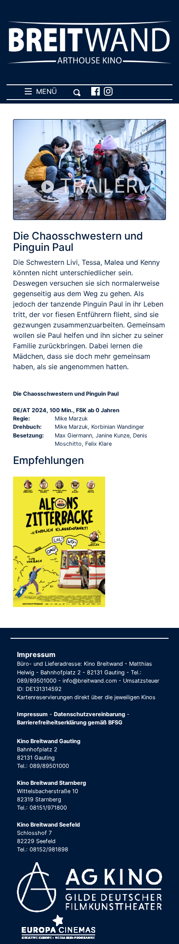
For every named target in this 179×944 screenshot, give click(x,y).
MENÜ (44, 91)
